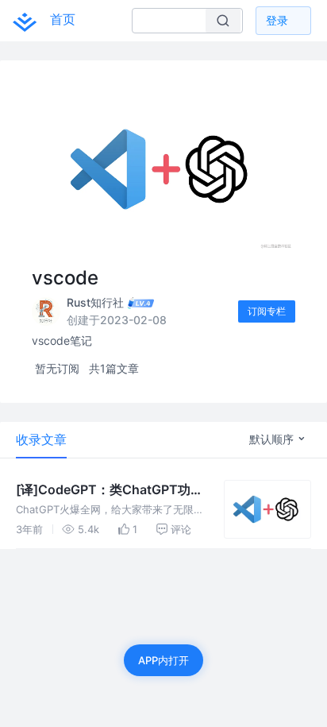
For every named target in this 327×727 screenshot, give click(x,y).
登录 (277, 20)
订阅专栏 (267, 311)
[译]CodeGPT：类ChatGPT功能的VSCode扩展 (109, 490)
